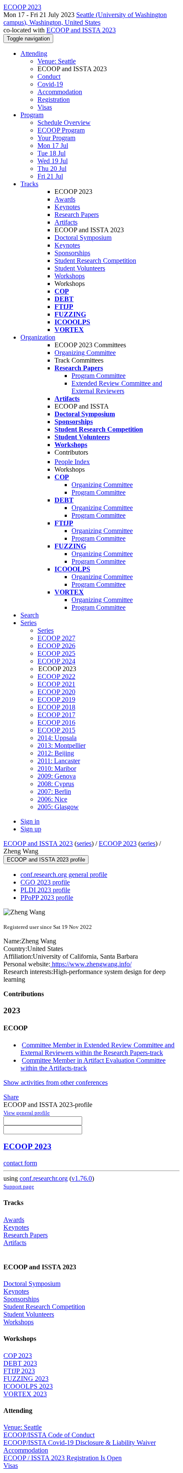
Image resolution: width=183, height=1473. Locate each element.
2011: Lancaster (58, 760)
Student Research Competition (95, 260)
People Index (72, 461)
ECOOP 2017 (56, 714)
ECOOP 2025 (56, 653)
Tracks (29, 183)
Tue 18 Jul (51, 153)
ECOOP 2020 (56, 691)
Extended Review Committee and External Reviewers (116, 387)
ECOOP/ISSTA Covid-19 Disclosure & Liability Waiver (79, 1442)
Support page (18, 1186)
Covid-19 (50, 84)
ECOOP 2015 (56, 730)
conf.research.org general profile (63, 874)
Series (45, 630)
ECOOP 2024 (56, 661)
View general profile (26, 1113)
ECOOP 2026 (56, 645)
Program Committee (98, 375)
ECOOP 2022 (56, 676)
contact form (20, 1163)
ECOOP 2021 (56, 684)
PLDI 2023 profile (45, 890)
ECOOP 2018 (56, 707)
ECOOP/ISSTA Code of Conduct (48, 1434)
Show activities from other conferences (55, 1082)
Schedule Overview (64, 122)
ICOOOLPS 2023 (28, 1386)
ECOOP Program (61, 130)
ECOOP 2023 (118, 843)
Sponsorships (72, 253)
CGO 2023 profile (45, 882)
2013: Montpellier (61, 745)
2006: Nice (52, 799)
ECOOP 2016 (56, 722)
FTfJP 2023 (19, 1371)
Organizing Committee (85, 352)
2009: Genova (56, 776)
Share (11, 1097)
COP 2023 (17, 1355)
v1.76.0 (81, 1178)
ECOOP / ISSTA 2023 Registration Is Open (62, 1457)
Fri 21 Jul (50, 176)
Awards (64, 199)
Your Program (56, 137)
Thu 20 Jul (51, 168)
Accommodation (59, 91)
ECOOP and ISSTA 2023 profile (46, 859)
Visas (44, 107)
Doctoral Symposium (83, 237)
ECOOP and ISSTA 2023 (81, 30)
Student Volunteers (79, 268)
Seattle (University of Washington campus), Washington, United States (85, 18)
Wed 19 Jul (52, 160)
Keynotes (67, 206)
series (84, 843)
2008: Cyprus (55, 783)
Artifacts (65, 222)
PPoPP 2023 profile (46, 897)
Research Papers (76, 214)
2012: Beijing (55, 753)
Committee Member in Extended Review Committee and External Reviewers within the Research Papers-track (97, 1048)
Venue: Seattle (56, 61)
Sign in (30, 821)
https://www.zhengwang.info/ (91, 964)
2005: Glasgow (58, 806)
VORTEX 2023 (25, 1394)
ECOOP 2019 (56, 699)
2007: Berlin (54, 791)
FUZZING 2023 (26, 1378)
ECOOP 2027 (56, 638)
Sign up (30, 829)
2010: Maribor (56, 768)
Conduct (48, 76)
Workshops (69, 276)
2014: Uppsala (57, 737)
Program (31, 114)
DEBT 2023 (20, 1363)
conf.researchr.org (44, 1178)
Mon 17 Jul (52, 145)
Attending (33, 53)
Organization (37, 337)
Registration (53, 99)
